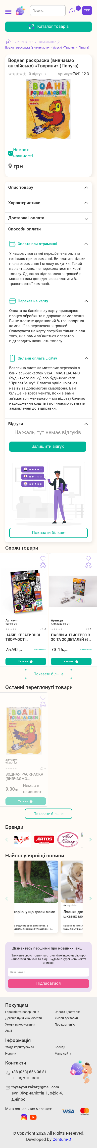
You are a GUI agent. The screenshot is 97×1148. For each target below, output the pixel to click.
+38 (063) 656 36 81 (29, 1072)
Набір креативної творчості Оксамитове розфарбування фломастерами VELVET (22, 637)
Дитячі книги (24, 42)
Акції (8, 1031)
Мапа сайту (63, 1053)
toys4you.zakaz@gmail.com (35, 1087)
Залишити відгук (48, 446)
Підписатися (48, 983)
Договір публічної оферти (23, 1018)
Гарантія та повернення (22, 1012)
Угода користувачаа (19, 1047)
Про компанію (65, 1024)
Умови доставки (66, 1018)
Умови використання (20, 1024)
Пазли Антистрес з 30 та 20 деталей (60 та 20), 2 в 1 (71, 637)
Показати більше (48, 532)
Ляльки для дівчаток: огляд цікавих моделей (53, 914)
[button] (6, 839)
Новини (10, 1053)
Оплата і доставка (68, 1012)
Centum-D (61, 1139)
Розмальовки (47, 42)
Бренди (60, 1047)
